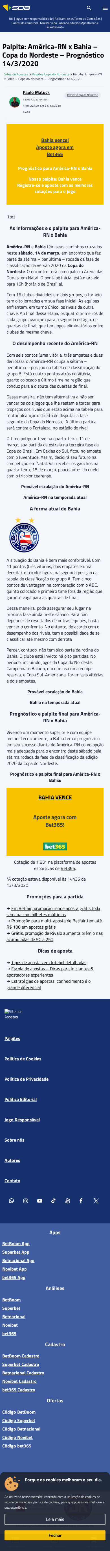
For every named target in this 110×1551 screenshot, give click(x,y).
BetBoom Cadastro (20, 1355)
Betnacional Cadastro (23, 1372)
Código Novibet (17, 1437)
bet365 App (13, 1277)
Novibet (10, 1325)
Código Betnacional (21, 1428)
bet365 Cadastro (18, 1389)
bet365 (9, 1333)
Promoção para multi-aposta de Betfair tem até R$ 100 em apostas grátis (54, 923)
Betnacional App (18, 1260)
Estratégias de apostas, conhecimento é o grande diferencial (48, 984)
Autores (12, 1160)
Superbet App (15, 1252)
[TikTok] (54, 1201)
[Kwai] (68, 1201)
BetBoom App (16, 1243)
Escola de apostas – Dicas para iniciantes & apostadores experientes (50, 971)
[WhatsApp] (12, 1201)
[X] (96, 1201)
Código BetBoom (19, 1412)
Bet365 (68, 868)
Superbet (11, 1308)
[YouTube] (40, 1201)
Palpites (12, 1038)
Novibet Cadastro (19, 1381)
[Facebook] (82, 1201)
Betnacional (13, 1316)
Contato (12, 1180)
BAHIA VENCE (55, 797)
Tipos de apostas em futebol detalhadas (48, 962)
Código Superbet (18, 1420)
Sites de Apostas (16, 74)
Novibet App (14, 1268)
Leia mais (55, 1519)
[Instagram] (26, 1201)
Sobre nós (15, 1140)
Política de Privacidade (27, 1079)
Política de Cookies (23, 1058)
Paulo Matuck (36, 92)
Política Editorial (21, 1099)
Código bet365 (16, 1445)
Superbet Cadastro (20, 1364)
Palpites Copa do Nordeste (50, 74)
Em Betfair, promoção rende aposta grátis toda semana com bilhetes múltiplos (53, 911)
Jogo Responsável (22, 1119)
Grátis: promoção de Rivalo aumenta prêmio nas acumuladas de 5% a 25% (54, 936)
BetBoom (11, 1299)
